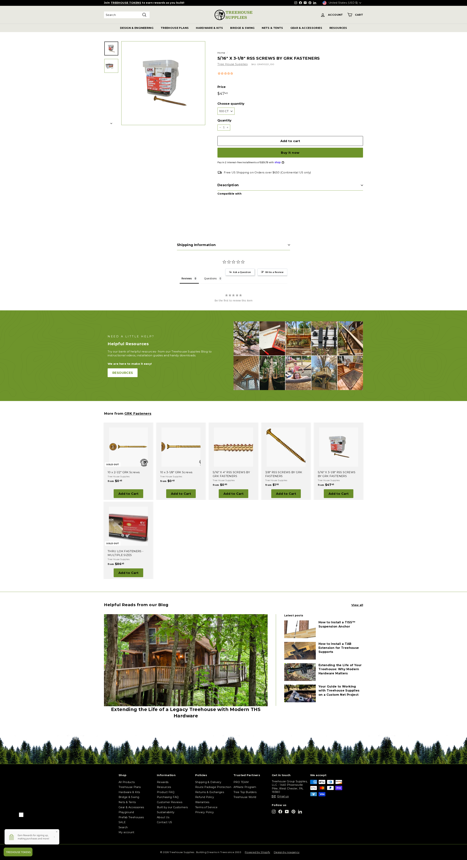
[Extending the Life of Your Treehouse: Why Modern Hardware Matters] (300, 672)
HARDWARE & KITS (209, 28)
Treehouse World (245, 797)
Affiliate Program (245, 787)
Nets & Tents (127, 802)
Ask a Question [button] (242, 272)
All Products (127, 782)
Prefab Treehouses (131, 817)
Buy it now (290, 152)
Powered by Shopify (257, 852)
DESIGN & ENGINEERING (136, 28)
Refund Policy (204, 797)
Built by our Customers (172, 807)
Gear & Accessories (131, 807)
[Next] (111, 122)
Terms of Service (206, 807)
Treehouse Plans (130, 787)
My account (126, 832)
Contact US (164, 822)
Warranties (202, 802)
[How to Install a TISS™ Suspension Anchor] (300, 629)
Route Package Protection (213, 787)
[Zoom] (163, 83)
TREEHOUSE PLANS (175, 28)
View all (357, 605)
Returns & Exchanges (209, 792)
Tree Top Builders (245, 792)
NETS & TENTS (272, 28)
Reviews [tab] (187, 278)
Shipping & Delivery (208, 782)
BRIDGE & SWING (242, 28)
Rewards (163, 782)
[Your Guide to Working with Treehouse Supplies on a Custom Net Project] (300, 693)
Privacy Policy (204, 812)
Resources (164, 787)
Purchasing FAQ (168, 797)
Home (221, 52)
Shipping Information (196, 245)
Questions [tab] (210, 278)
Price (221, 87)
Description (228, 185)
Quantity (224, 120)
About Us (163, 817)
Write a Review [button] (274, 272)
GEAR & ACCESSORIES (306, 28)
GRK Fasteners (137, 413)
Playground (126, 812)
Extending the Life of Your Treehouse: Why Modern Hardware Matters (340, 669)
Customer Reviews (169, 802)
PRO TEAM (241, 782)
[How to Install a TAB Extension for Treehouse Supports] (300, 651)
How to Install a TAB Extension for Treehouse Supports (339, 648)
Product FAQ (165, 792)
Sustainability (165, 812)
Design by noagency (287, 852)
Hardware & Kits (129, 792)
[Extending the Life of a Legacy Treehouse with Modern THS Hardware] (186, 660)
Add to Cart (128, 493)
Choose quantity (231, 103)
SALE (122, 822)
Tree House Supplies (232, 64)
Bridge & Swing (129, 797)
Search (123, 827)
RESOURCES (338, 28)
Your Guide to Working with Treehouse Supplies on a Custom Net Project (339, 690)
